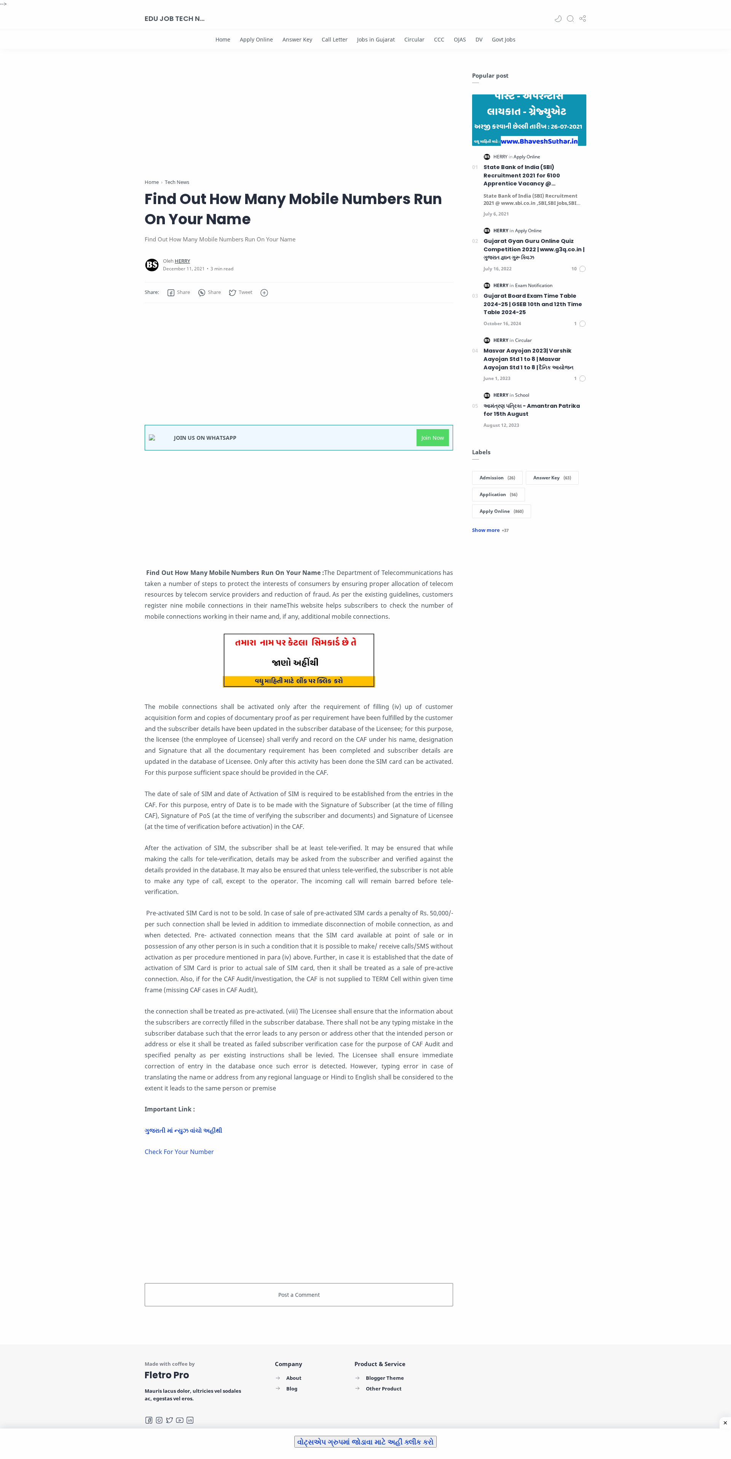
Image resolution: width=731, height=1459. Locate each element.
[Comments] (578, 268)
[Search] (570, 18)
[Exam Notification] (533, 285)
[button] (558, 18)
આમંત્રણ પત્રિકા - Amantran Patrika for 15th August (532, 410)
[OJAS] (460, 39)
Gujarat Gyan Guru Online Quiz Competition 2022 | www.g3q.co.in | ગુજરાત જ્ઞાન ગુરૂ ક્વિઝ (534, 249)
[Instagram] (159, 1420)
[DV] (479, 39)
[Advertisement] (299, 125)
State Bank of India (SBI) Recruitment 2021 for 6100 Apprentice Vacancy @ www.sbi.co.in (522, 175)
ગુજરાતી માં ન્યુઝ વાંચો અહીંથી (183, 1130)
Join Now (432, 437)
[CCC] (439, 39)
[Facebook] (149, 1420)
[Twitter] (169, 1420)
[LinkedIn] (190, 1420)
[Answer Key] (297, 39)
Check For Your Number (179, 1152)
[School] (522, 395)
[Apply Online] (256, 39)
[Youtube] (180, 1420)
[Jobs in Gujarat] (376, 39)
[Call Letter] (335, 39)
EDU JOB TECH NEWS (175, 18)
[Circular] (414, 39)
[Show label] (490, 530)
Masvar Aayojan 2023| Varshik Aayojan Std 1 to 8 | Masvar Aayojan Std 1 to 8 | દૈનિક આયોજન (528, 359)
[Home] (222, 39)
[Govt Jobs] (504, 39)
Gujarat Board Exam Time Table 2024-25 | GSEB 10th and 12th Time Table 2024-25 (533, 304)
